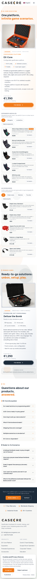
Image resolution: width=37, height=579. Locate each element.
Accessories (5, 551)
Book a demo (12, 498)
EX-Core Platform (6, 542)
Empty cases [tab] (10, 195)
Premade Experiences (8, 548)
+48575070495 (8, 535)
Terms (32, 574)
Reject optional (22, 570)
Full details (17, 105)
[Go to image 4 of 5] (20, 46)
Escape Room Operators (27, 545)
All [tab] (3, 120)
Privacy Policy (26, 574)
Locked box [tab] (19, 120)
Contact (26, 498)
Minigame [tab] (10, 120)
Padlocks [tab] (20, 195)
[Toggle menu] (34, 3)
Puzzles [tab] (28, 195)
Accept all (8, 570)
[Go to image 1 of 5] (16, 46)
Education (23, 551)
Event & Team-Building (26, 542)
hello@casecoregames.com (11, 532)
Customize (7, 574)
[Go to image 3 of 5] (19, 46)
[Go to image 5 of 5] (21, 46)
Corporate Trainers (25, 548)
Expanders (4, 545)
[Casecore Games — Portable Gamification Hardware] (11, 3)
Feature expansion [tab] (8, 124)
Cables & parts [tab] (7, 199)
